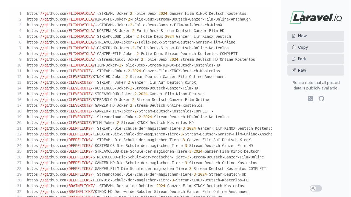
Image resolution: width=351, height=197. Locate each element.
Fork (302, 58)
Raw (302, 70)
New (302, 35)
